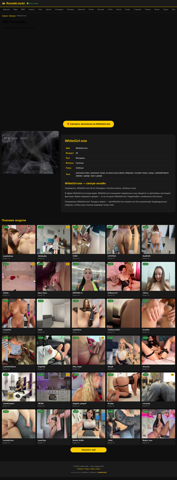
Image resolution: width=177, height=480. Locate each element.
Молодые (70, 9)
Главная (5, 16)
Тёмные (148, 9)
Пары (15, 9)
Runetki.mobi (15, 3)
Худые (165, 9)
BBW (23, 9)
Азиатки (31, 9)
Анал (40, 9)
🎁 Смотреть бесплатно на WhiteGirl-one (88, 124)
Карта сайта (95, 469)
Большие (101, 9)
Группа (118, 9)
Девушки (6, 9)
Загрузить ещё (89, 450)
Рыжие (91, 9)
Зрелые (48, 9)
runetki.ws (85, 472)
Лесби (110, 9)
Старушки (137, 9)
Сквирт (127, 9)
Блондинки (59, 9)
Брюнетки (81, 9)
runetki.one (93, 472)
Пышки (156, 9)
